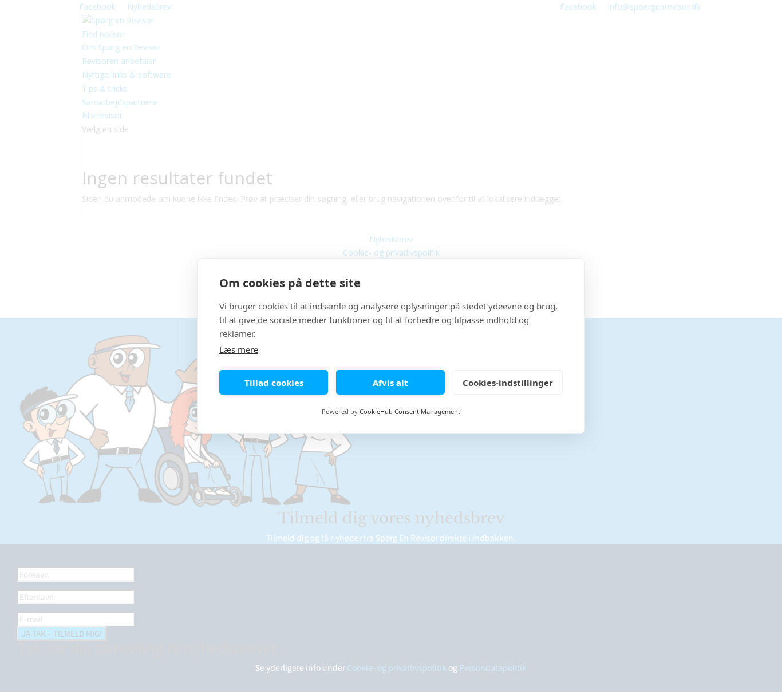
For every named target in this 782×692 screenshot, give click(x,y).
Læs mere (238, 349)
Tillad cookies (273, 382)
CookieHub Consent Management (410, 411)
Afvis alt (390, 382)
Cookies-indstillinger (508, 382)
